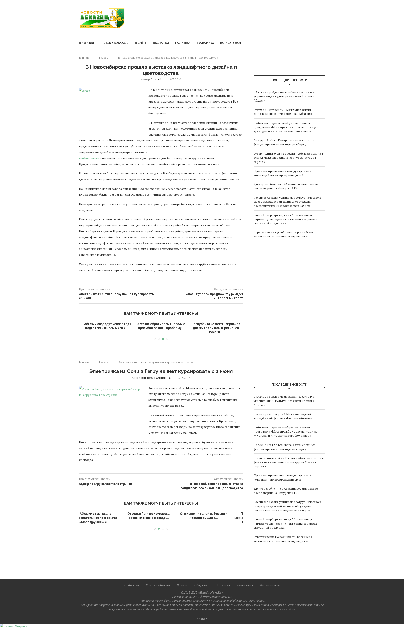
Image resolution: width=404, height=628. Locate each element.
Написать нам (230, 42)
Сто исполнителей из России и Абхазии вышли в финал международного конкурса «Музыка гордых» (289, 158)
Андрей (156, 79)
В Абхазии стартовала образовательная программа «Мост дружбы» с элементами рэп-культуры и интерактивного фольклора (287, 127)
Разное (103, 57)
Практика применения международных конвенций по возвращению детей (282, 173)
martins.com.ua (89, 158)
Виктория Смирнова (156, 378)
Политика (182, 42)
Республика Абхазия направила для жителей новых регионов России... (215, 328)
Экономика (205, 42)
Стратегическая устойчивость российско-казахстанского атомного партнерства (283, 234)
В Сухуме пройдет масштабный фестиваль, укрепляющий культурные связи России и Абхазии (284, 96)
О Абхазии (86, 42)
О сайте (141, 42)
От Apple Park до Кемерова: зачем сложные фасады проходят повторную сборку (284, 142)
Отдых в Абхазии (116, 42)
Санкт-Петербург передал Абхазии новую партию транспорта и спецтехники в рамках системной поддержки (285, 219)
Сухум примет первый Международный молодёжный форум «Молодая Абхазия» (283, 112)
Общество (161, 42)
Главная (84, 57)
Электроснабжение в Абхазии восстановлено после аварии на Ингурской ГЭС (286, 186)
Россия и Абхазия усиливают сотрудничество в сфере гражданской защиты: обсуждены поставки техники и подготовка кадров (287, 201)
